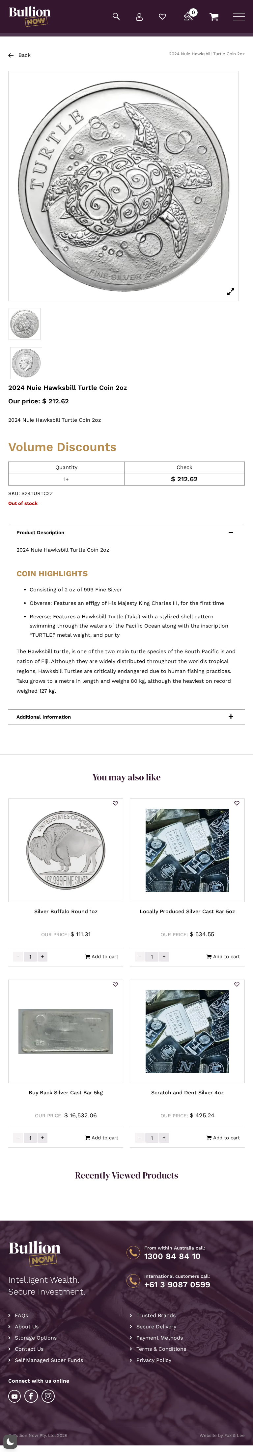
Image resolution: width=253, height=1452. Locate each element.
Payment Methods (159, 1338)
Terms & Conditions (161, 1349)
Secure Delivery (156, 1326)
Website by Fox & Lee (222, 1435)
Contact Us (29, 1349)
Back (24, 55)
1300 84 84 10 (172, 1256)
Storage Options (36, 1338)
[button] (115, 804)
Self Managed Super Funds (49, 1360)
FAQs (21, 1315)
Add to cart (105, 957)
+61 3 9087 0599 (177, 1285)
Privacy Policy (153, 1360)
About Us (27, 1326)
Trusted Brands (156, 1315)
